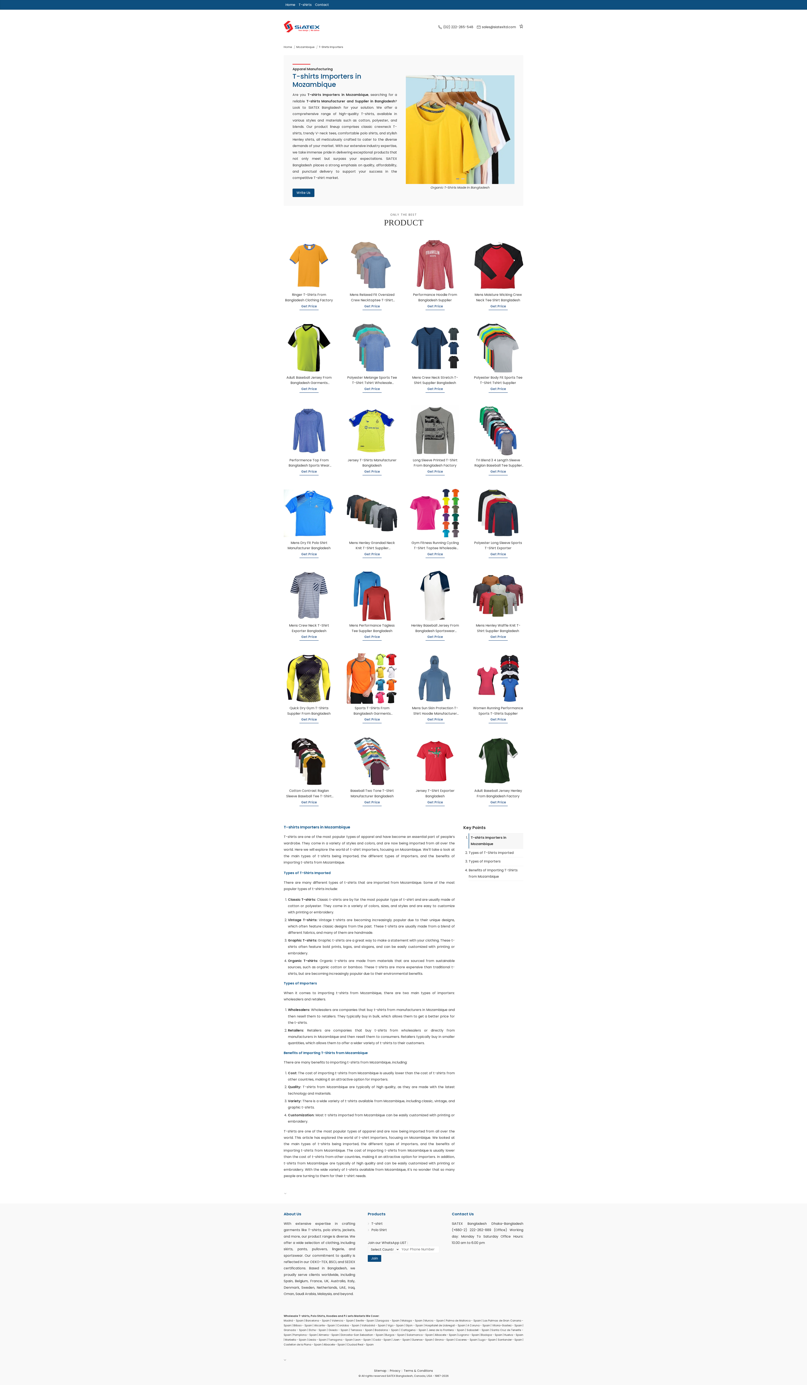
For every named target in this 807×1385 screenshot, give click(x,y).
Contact (322, 4)
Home (290, 4)
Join (374, 1258)
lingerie (338, 1249)
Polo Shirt (379, 1230)
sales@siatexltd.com (499, 27)
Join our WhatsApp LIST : (388, 1242)
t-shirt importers (364, 849)
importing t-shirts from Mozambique (350, 993)
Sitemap (380, 1370)
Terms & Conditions (418, 1370)
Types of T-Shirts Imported (491, 852)
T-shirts (305, 4)
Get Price (309, 306)
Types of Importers (485, 861)
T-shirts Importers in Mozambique (488, 840)
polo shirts (332, 1230)
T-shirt (377, 1223)
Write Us (303, 192)
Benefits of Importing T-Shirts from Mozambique (493, 873)
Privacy (395, 1370)
